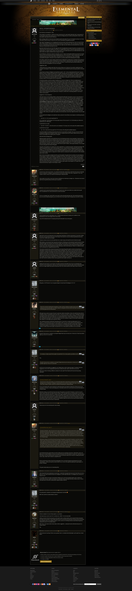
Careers (74, 574)
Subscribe (99, 584)
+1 (34, 344)
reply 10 (50, 427)
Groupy (31, 578)
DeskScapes (32, 575)
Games (39, 0)
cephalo (34, 268)
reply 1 (50, 379)
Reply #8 (41, 331)
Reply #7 (41, 302)
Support (53, 0)
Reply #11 (41, 403)
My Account (96, 571)
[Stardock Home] (31, 0)
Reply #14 (42, 490)
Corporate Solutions (33, 571)
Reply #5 (41, 261)
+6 (34, 40)
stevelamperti (34, 219)
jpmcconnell (34, 34)
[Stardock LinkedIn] (96, 45)
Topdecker (34, 518)
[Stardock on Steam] (99, 43)
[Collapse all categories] (101, 32)
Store (82, 3)
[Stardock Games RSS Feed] (98, 45)
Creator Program (75, 578)
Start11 (31, 573)
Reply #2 (41, 188)
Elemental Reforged (39, 26)
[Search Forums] (101, 0)
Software (34, 0)
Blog (50, 0)
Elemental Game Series (50, 26)
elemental (82, 164)
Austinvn (34, 308)
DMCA (69, 589)
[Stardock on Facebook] (91, 43)
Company (75, 568)
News (47, 0)
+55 (34, 542)
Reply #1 (41, 169)
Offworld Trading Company (55, 578)
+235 (34, 388)
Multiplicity (31, 577)
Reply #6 (41, 280)
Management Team (76, 573)
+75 (34, 274)
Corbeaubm (34, 176)
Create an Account (97, 573)
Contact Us (74, 580)
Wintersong (34, 382)
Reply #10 (42, 375)
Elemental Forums (58, 30)
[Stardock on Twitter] (89, 43)
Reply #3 (41, 213)
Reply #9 (41, 349)
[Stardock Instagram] (97, 43)
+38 (34, 201)
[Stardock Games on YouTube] (93, 43)
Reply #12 (42, 423)
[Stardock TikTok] (94, 45)
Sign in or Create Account (46, 561)
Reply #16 (42, 530)
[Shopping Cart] (99, 0)
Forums (74, 581)
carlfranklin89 (34, 337)
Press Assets (75, 577)
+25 (34, 313)
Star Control (53, 575)
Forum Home (34, 19)
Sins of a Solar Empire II (55, 574)
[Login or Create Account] (97, 0)
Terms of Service (65, 589)
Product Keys (96, 574)
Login (41, 19)
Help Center (96, 570)
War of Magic (59, 26)
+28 (34, 293)
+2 (34, 416)
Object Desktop (32, 570)
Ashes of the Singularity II (55, 570)
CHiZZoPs (34, 477)
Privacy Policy (60, 589)
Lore (61, 3)
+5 (34, 182)
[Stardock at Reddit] (90, 45)
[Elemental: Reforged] (66, 10)
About (74, 570)
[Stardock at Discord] (92, 45)
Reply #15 (42, 511)
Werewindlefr (34, 287)
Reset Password (97, 575)
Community (43, 0)
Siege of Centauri (54, 580)
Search (38, 19)
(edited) (68, 169)
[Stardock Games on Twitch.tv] (95, 43)
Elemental (53, 571)
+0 (34, 226)
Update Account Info (97, 577)
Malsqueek (34, 194)
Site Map (72, 589)
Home (32, 26)
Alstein (34, 537)
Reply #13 (42, 470)
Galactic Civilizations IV (55, 573)
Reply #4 (41, 233)
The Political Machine (55, 577)
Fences (31, 574)
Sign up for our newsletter (78, 584)
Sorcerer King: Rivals (54, 581)
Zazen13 (34, 409)
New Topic (81, 17)
